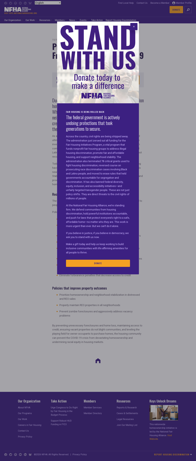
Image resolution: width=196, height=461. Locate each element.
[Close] (133, 26)
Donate (98, 263)
